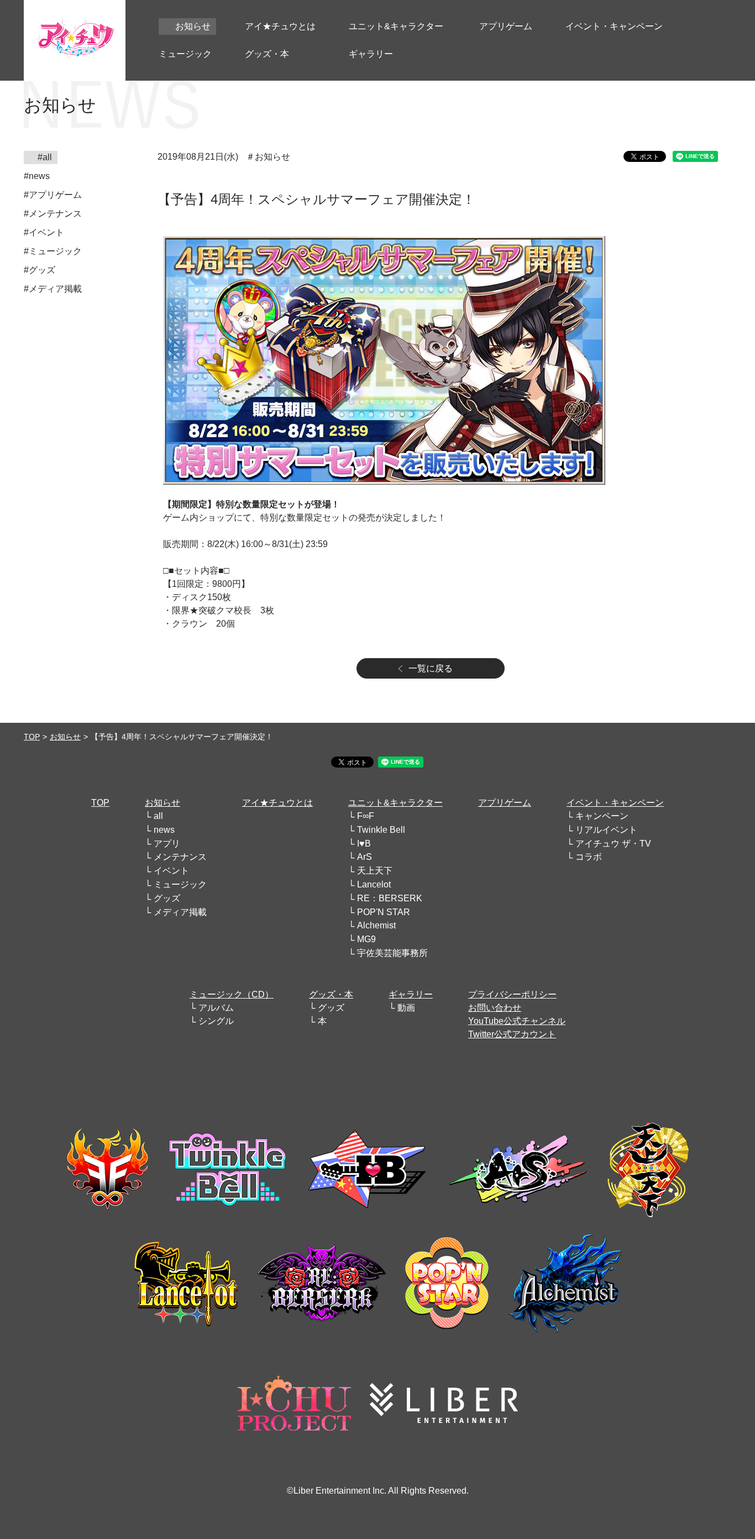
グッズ (167, 898)
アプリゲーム (504, 802)
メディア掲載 (180, 912)
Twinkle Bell (381, 829)
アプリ (167, 843)
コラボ (588, 857)
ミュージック (180, 884)
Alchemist (376, 925)
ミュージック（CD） (232, 994)
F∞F (365, 816)
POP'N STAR (383, 912)
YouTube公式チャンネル (516, 1021)
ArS (364, 857)
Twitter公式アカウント (512, 1034)
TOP (32, 736)
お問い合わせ (494, 1007)
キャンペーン (601, 816)
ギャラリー (411, 994)
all (158, 816)
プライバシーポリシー (512, 994)
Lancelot (374, 884)
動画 (406, 1007)
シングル (216, 1021)
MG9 (366, 939)
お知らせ (65, 736)
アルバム (216, 1007)
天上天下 (374, 870)
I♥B (364, 843)
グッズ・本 (331, 994)
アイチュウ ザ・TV (613, 843)
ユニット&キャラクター (395, 802)
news (164, 829)
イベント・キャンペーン (615, 802)
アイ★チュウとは (277, 802)
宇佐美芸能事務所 (392, 953)
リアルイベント (606, 829)
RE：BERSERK (389, 898)
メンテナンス (180, 857)
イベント (171, 870)
